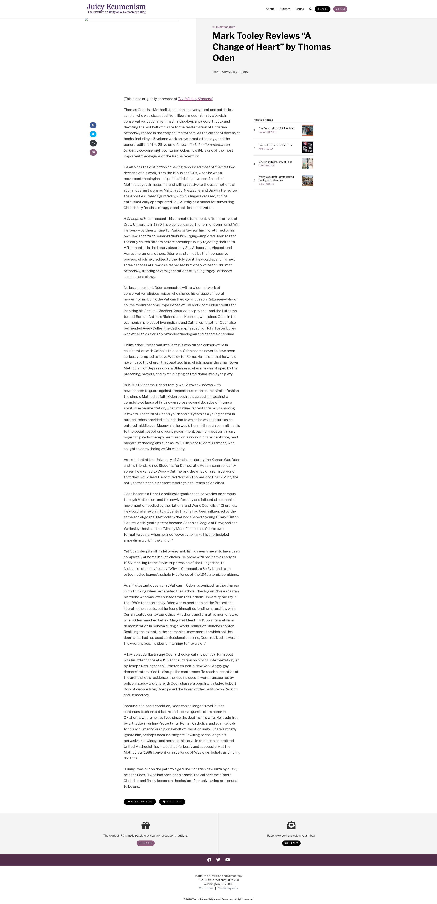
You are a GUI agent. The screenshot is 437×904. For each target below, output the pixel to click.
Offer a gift (145, 843)
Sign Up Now (291, 843)
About (270, 9)
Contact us (206, 888)
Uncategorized (225, 27)
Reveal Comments (141, 801)
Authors (284, 9)
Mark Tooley (221, 72)
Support (340, 9)
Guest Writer (266, 165)
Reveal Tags (174, 801)
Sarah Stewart (268, 132)
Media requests (228, 888)
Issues (300, 9)
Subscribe (322, 9)
